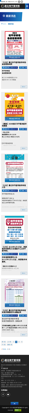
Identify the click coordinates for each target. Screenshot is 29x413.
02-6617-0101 (9, 373)
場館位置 (5, 368)
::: (0, 0)
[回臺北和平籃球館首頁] (10, 6)
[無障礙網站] (17, 410)
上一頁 (9, 341)
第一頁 (3, 341)
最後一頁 (9, 344)
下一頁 (3, 344)
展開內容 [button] (23, 86)
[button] (14, 403)
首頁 (4, 24)
